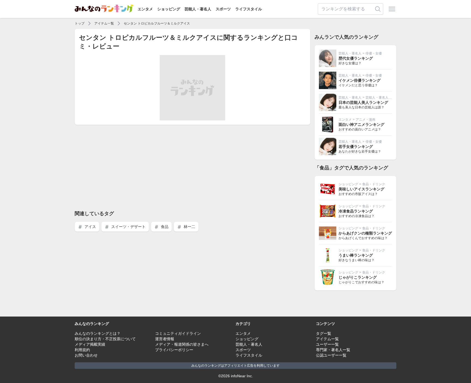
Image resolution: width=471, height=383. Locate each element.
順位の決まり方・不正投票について (105, 339)
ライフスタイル (248, 9)
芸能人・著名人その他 (382, 97)
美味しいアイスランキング (361, 189)
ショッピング (168, 9)
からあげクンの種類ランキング (365, 233)
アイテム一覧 (104, 23)
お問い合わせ (86, 355)
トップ (79, 23)
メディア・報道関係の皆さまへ (182, 344)
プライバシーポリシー (174, 350)
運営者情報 (164, 339)
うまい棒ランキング (356, 255)
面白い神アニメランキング (361, 124)
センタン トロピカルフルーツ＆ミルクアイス (157, 23)
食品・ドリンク (373, 184)
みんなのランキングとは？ (97, 333)
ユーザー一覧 (327, 344)
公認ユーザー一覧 (331, 355)
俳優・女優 (374, 53)
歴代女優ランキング (356, 58)
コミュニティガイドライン (178, 333)
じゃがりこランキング (358, 277)
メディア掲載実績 (90, 344)
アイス (89, 226)
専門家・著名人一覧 (333, 350)
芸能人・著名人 (198, 9)
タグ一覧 (323, 333)
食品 (164, 226)
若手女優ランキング (356, 146)
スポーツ (223, 9)
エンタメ (145, 9)
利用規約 (82, 350)
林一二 (189, 226)
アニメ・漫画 (365, 119)
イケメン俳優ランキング (360, 80)
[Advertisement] (192, 167)
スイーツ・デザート (128, 226)
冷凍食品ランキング (356, 211)
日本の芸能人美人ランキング (363, 102)
